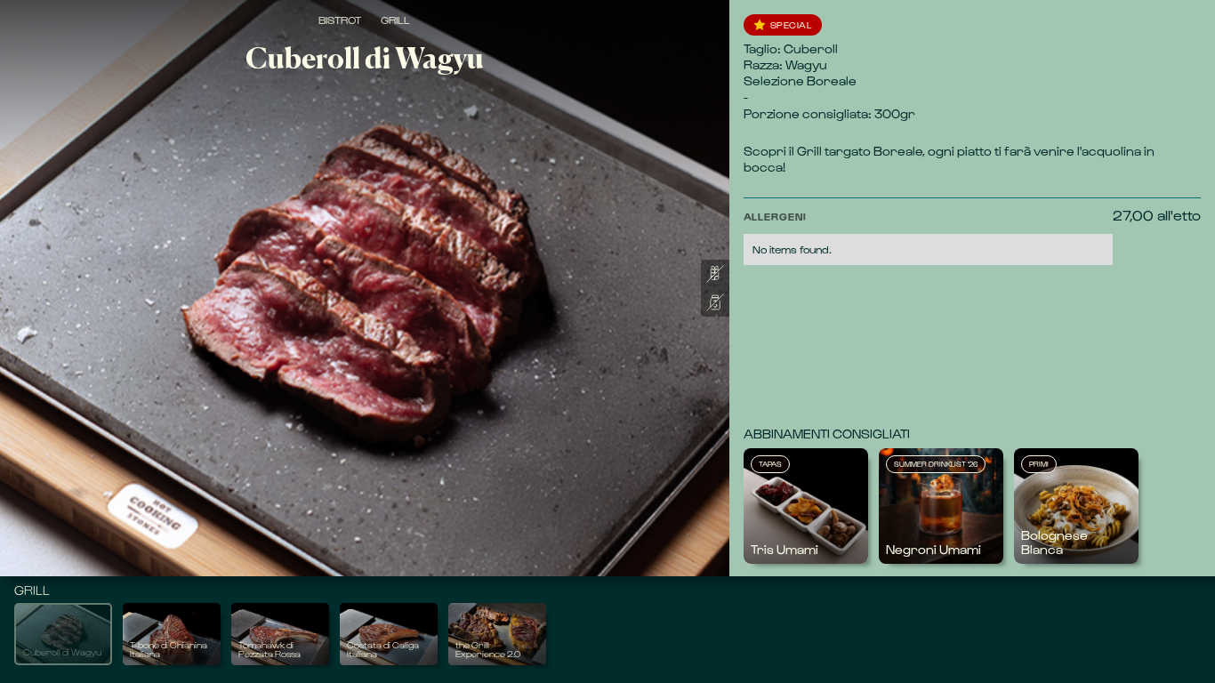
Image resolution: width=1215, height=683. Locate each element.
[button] (928, 236)
